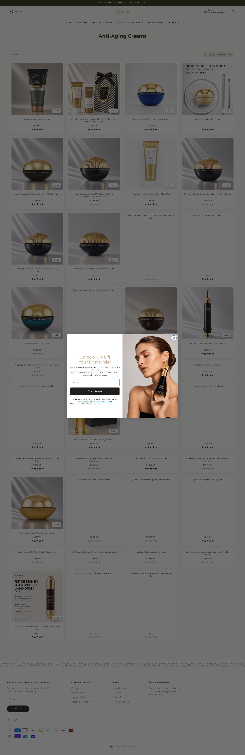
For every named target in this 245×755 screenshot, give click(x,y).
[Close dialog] (174, 337)
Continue (95, 391)
